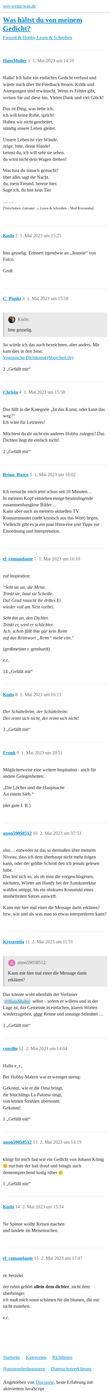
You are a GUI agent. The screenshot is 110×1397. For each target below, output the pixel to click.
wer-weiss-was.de (19, 6)
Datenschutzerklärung (71, 1368)
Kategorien (36, 1357)
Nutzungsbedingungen (24, 1368)
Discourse (44, 1382)
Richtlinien (62, 1357)
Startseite (11, 1357)
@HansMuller (17, 1001)
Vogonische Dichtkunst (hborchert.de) (38, 357)
